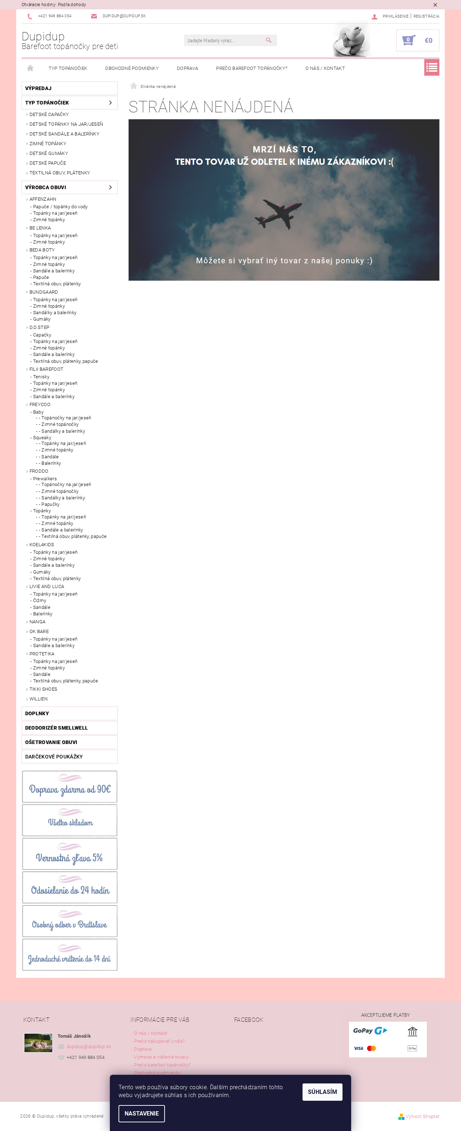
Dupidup (70, 40)
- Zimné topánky (56, 450)
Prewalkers (45, 478)
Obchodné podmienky (132, 68)
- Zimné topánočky (59, 424)
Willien (39, 699)
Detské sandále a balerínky (64, 134)
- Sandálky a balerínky (62, 431)
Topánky (42, 510)
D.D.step (40, 327)
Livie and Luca (47, 586)
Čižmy (39, 600)
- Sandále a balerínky (61, 530)
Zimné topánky (48, 143)
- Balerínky (50, 463)
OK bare (39, 631)
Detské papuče (48, 163)
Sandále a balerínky (54, 270)
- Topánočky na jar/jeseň (65, 417)
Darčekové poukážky (54, 757)
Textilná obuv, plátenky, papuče (65, 361)
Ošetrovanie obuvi (51, 742)
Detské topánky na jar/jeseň (66, 124)
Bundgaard (44, 292)
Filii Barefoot (46, 369)
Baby (38, 412)
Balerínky (43, 613)
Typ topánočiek (68, 68)
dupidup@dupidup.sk (89, 1046)
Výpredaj (38, 88)
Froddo (39, 471)
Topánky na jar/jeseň (55, 213)
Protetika (42, 653)
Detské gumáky (49, 153)
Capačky (42, 335)
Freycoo (40, 404)
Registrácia (426, 16)
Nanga (38, 621)
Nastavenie (142, 1113)
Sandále (41, 607)
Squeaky (42, 437)
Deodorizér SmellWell (56, 728)
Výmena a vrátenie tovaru (161, 1057)
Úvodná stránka (31, 68)
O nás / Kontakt (325, 68)
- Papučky (49, 504)
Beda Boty (42, 250)
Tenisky (41, 376)
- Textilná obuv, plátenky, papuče (73, 536)
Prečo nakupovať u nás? (159, 1041)
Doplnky (37, 713)
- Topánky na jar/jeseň (62, 443)
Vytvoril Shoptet (422, 1116)
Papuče (41, 277)
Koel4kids (42, 544)
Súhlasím (322, 1091)
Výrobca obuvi (45, 187)
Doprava (187, 68)
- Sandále (49, 456)
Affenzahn (43, 199)
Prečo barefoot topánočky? (251, 68)
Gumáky (42, 319)
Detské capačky (49, 114)
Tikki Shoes (44, 689)
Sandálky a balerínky (54, 312)
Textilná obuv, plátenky (60, 172)
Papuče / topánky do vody (60, 206)
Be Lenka (40, 228)
